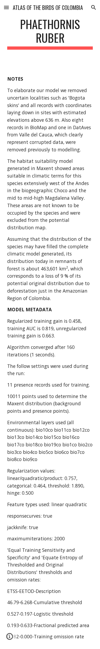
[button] (6, 7)
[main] (50, 33)
